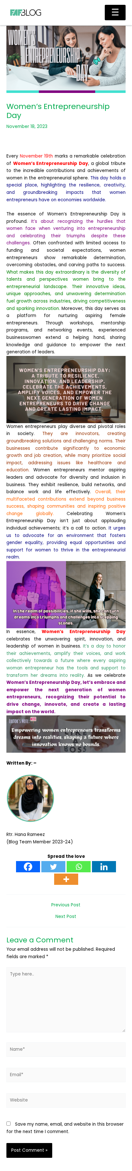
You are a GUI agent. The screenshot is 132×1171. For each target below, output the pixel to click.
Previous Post (65, 905)
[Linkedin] (104, 866)
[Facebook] (28, 866)
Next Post (65, 916)
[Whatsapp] (79, 866)
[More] (66, 879)
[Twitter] (53, 866)
